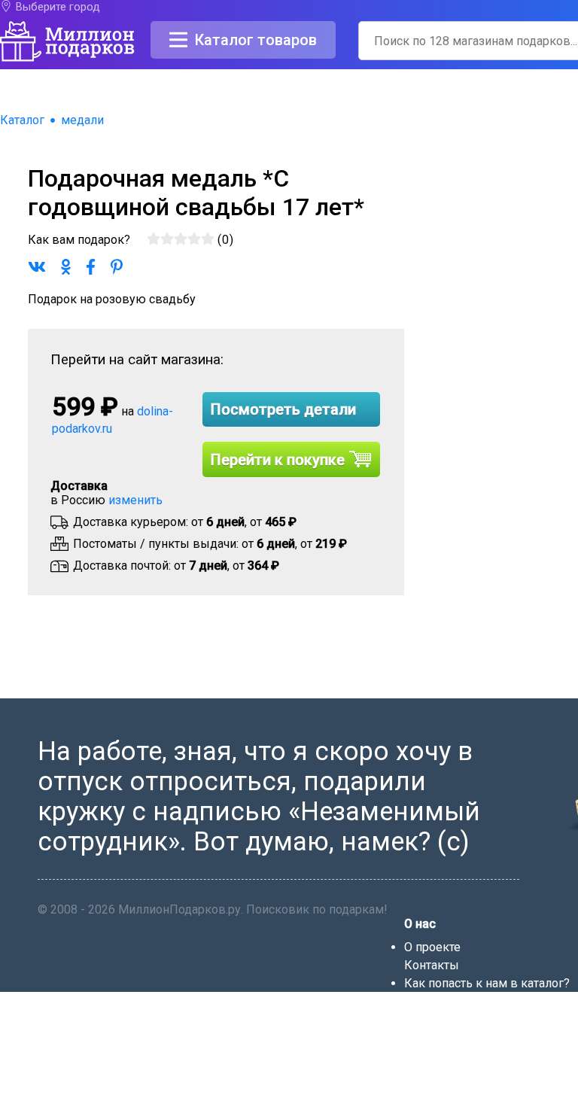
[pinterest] (470, 1097)
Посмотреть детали (283, 409)
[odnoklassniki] (451, 1097)
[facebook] (412, 1097)
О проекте (432, 947)
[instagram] (489, 1097)
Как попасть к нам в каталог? (487, 983)
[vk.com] (432, 1097)
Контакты (431, 965)
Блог (417, 1001)
